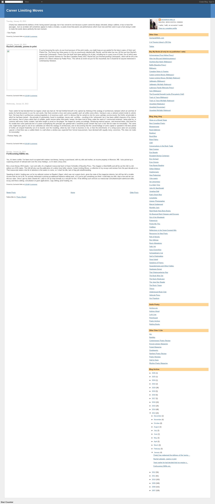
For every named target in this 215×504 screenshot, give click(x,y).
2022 (154, 384)
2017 (154, 398)
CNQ (151, 143)
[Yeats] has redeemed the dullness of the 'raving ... (171, 455)
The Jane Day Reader (157, 282)
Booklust (152, 133)
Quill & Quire (154, 360)
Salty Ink (152, 246)
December (158, 416)
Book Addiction (154, 130)
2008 (154, 487)
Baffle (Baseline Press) (157, 65)
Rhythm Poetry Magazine (158, 363)
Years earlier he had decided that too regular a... (170, 462)
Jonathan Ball (154, 191)
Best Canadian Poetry (157, 123)
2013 (154, 413)
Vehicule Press (154, 295)
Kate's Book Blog (155, 195)
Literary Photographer (157, 201)
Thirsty (151, 289)
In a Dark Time (154, 185)
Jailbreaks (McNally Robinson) (160, 84)
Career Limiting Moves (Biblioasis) (161, 75)
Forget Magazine (155, 347)
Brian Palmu (153, 139)
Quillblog (152, 227)
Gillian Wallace (154, 169)
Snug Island (153, 259)
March (156, 445)
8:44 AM (27, 36)
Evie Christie (154, 162)
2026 (154, 373)
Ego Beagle (153, 152)
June (156, 434)
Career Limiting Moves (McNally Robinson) (164, 78)
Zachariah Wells (168, 19)
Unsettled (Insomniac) (157, 107)
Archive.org (153, 308)
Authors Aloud (154, 311)
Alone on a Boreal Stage (158, 120)
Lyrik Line (152, 315)
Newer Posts (11, 192)
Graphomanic (154, 172)
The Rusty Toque (155, 285)
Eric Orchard (153, 159)
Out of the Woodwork (156, 217)
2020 (154, 388)
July (155, 430)
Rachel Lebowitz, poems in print (21, 46)
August (157, 427)
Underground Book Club (157, 292)
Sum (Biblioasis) (155, 91)
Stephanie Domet (155, 269)
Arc (150, 334)
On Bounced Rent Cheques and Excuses (164, 214)
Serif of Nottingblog (156, 256)
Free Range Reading (156, 165)
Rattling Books (154, 324)
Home (73, 192)
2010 (154, 479)
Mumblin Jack (154, 208)
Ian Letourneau (154, 182)
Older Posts (134, 192)
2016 (154, 402)
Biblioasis (152, 68)
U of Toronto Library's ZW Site (160, 42)
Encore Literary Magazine (158, 344)
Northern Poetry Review (157, 354)
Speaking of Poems (156, 263)
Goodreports (153, 350)
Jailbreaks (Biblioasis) (157, 81)
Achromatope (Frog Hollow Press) (161, 55)
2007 (154, 490)
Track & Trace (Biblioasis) (158, 97)
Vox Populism (154, 298)
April (156, 441)
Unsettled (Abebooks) (157, 104)
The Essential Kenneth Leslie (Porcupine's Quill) (166, 94)
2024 (154, 380)
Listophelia (153, 198)
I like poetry (153, 178)
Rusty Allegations (155, 243)
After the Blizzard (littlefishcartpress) (162, 58)
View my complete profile (168, 28)
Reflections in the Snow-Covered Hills (162, 230)
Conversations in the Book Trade (161, 146)
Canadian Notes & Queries (158, 71)
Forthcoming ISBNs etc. (17, 154)
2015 (154, 406)
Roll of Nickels (154, 237)
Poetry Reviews (155, 357)
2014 (154, 409)
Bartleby (152, 337)
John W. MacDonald (156, 188)
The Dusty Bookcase (156, 279)
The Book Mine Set (156, 276)
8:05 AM (27, 143)
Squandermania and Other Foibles (161, 266)
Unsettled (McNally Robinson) (160, 110)
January (157, 452)
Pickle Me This (154, 224)
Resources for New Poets (158, 233)
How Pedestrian (155, 175)
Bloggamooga (154, 127)
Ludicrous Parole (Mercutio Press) (161, 88)
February (157, 449)
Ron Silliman (153, 240)
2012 (154, 472)
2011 (154, 476)
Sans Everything (155, 250)
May (156, 438)
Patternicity (153, 221)
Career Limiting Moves (24, 10)
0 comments (33, 36)
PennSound (153, 318)
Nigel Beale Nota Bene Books (160, 211)
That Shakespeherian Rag (158, 272)
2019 (154, 391)
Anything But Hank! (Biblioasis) (160, 62)
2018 (154, 395)
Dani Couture (154, 149)
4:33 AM (27, 95)
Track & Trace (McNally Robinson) (161, 101)
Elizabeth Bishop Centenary (159, 156)
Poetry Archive (154, 321)
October (157, 423)
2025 (154, 377)
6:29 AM (27, 184)
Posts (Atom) (21, 197)
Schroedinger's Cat (156, 253)
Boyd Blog (153, 136)
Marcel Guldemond (156, 204)
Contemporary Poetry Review (159, 341)
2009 (154, 483)
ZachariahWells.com (156, 38)
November (158, 419)
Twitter (151, 46)
